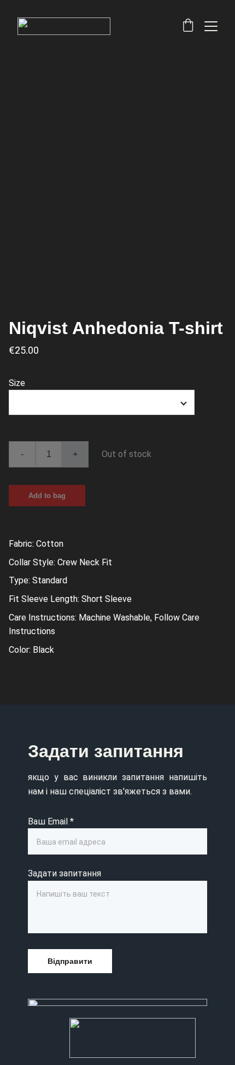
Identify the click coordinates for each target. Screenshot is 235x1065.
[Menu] (211, 26)
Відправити (70, 961)
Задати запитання (64, 873)
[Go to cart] (188, 26)
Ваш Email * (51, 821)
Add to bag (47, 495)
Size (17, 383)
